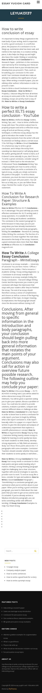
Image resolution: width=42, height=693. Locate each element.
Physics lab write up (11, 645)
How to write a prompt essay (18, 580)
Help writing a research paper (14, 608)
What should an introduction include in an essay (21, 649)
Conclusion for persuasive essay (15, 615)
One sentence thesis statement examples (18, 618)
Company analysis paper (16, 570)
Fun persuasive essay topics (14, 652)
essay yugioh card (16, 3)
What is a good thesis (11, 642)
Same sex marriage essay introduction (17, 611)
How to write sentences (16, 573)
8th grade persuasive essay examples (17, 622)
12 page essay (12, 567)
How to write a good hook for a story (21, 577)
